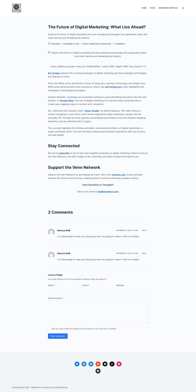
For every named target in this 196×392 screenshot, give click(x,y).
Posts (152, 8)
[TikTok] (112, 364)
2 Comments (119, 44)
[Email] (98, 370)
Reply (144, 230)
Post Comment (58, 336)
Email (85, 285)
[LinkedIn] (91, 364)
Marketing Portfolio (168, 8)
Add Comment (55, 298)
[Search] (183, 8)
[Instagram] (119, 364)
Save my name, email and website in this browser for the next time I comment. (84, 329)
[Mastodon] (84, 364)
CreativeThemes (60, 387)
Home (144, 8)
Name (51, 285)
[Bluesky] (77, 364)
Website (120, 285)
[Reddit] (98, 364)
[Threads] (105, 364)
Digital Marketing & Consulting (96, 44)
